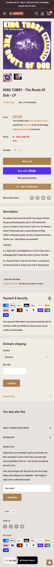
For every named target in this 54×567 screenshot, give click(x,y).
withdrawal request (27, 560)
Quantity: (7, 150)
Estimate (11, 383)
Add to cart (27, 161)
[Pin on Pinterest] (37, 198)
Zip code (6, 364)
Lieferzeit (27, 124)
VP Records (8, 102)
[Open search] (36, 13)
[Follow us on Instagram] (11, 526)
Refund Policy (9, 396)
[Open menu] (4, 13)
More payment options (27, 177)
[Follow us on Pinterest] (16, 526)
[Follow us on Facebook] (5, 526)
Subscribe (12, 497)
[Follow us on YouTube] (22, 526)
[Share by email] (49, 198)
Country (6, 350)
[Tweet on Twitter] (43, 198)
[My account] (42, 13)
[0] (48, 13)
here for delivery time (38, 120)
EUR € (7, 511)
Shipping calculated (21, 129)
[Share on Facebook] (32, 198)
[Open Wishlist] (49, 562)
